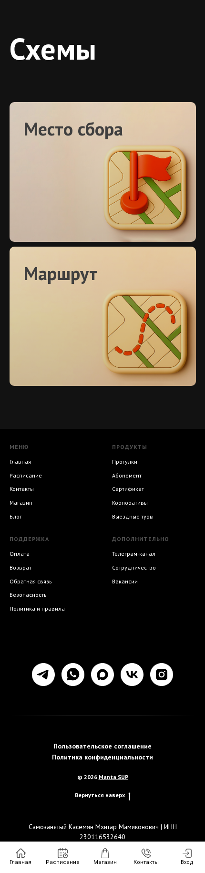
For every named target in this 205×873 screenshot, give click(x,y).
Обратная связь (31, 581)
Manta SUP (113, 776)
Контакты (22, 488)
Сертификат (128, 488)
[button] (95, 128)
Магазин (21, 502)
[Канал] (102, 674)
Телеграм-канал (133, 553)
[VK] (132, 674)
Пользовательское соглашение (102, 746)
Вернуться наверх (100, 795)
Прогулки (124, 461)
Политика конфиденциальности (102, 757)
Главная (20, 461)
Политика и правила (37, 608)
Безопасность (28, 594)
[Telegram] (43, 674)
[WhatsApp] (73, 674)
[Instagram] (161, 674)
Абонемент (127, 475)
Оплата (20, 553)
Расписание (26, 475)
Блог (16, 516)
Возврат (20, 567)
